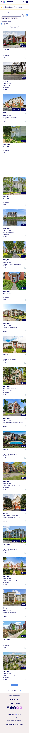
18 (24, 414)
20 (24, 446)
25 (24, 46)
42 (24, 667)
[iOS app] (17, 707)
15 (24, 478)
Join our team (14, 699)
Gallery (1, 23)
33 (24, 636)
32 (24, 256)
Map (4, 23)
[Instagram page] (8, 707)
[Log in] (26, 1)
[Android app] (21, 707)
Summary (7, 23)
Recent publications (21, 24)
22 (24, 193)
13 (24, 77)
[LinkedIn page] (14, 707)
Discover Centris (14, 696)
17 (24, 319)
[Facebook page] (11, 707)
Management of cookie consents (14, 724)
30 (24, 141)
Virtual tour (15, 109)
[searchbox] (13, 12)
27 (24, 224)
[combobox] (14, 12)
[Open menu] (1, 1)
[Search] (23, 2)
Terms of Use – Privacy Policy (14, 720)
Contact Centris (14, 703)
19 (24, 604)
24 (24, 383)
